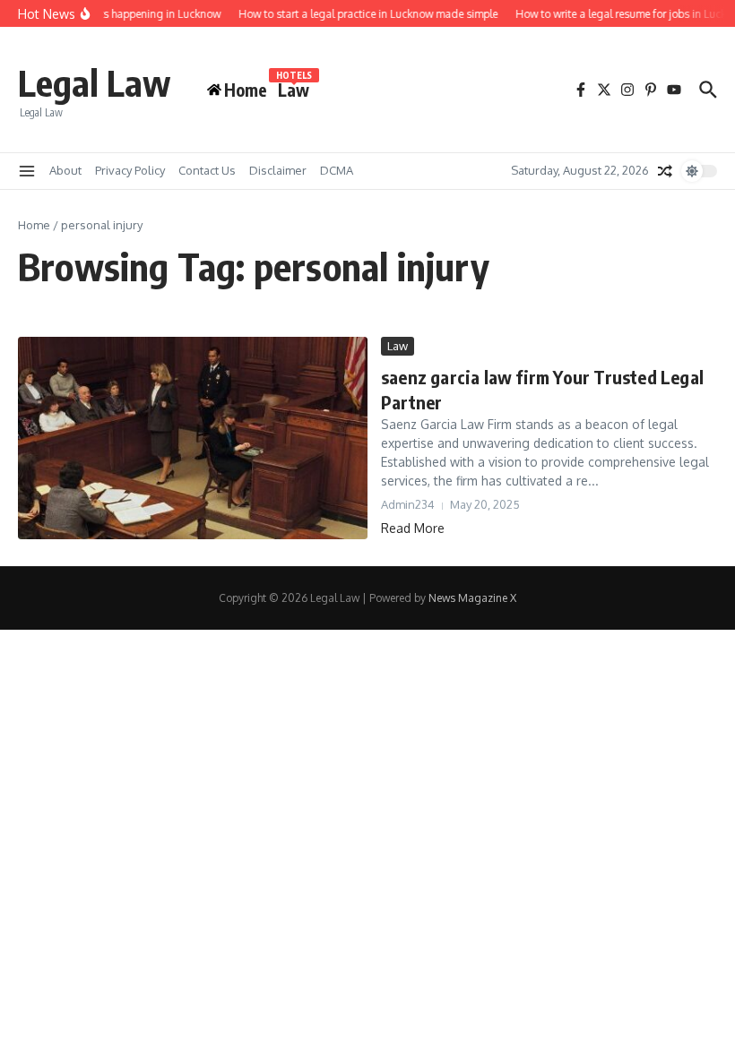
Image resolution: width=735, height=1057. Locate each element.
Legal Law (94, 82)
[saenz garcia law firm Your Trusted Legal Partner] (193, 438)
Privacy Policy (130, 170)
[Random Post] (665, 171)
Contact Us (207, 170)
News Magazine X (472, 598)
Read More (413, 528)
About (65, 170)
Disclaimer (278, 170)
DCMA (336, 170)
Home (34, 225)
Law (293, 88)
